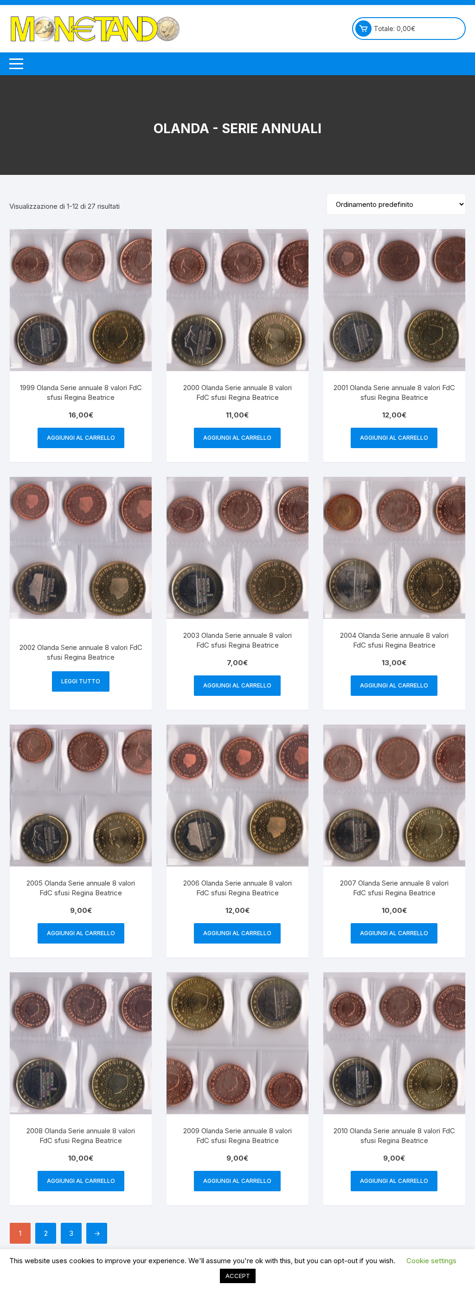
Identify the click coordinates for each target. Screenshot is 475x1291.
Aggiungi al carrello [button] (81, 437)
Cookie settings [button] (431, 1260)
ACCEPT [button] (237, 1275)
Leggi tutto (80, 681)
